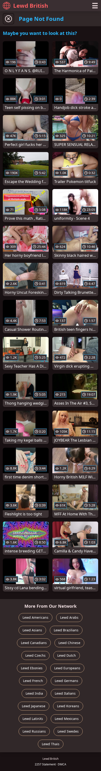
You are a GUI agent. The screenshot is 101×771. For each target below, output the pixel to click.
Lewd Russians (34, 731)
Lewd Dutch (66, 655)
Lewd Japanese (33, 706)
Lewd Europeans (67, 668)
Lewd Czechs (35, 655)
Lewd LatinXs (33, 718)
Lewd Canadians (34, 643)
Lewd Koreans (68, 706)
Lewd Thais (50, 744)
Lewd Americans (35, 617)
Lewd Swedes (68, 731)
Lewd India (34, 693)
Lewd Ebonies (32, 668)
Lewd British (30, 5)
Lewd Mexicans (67, 718)
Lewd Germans (66, 680)
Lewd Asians (32, 630)
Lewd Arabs (69, 617)
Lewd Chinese (69, 643)
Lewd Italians (65, 693)
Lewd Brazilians (66, 630)
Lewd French (33, 680)
